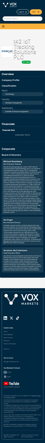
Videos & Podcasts (10, 344)
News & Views (8, 337)
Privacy (36, 435)
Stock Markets (8, 334)
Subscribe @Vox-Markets (12, 387)
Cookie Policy (28, 437)
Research (7, 340)
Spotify (9, 372)
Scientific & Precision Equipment (16, 111)
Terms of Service (26, 435)
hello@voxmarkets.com (11, 361)
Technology (9, 94)
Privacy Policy (10, 397)
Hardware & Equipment (13, 103)
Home (6, 331)
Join (34, 12)
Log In (21, 12)
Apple (9, 376)
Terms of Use (36, 395)
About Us (7, 349)
